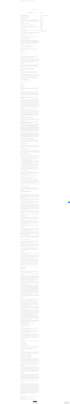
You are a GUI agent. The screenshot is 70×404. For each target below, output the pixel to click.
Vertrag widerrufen (35, 401)
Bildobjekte (41, 20)
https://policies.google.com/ (35, 266)
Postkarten (41, 23)
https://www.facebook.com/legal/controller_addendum (32, 289)
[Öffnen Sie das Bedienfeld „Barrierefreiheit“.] (69, 202)
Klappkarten (41, 21)
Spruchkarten (41, 22)
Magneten (41, 25)
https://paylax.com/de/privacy (33, 399)
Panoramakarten (41, 24)
